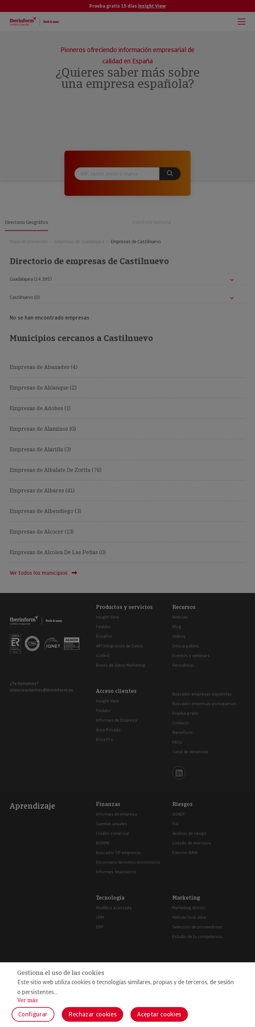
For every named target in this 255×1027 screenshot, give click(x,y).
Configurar (33, 1014)
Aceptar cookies (159, 1014)
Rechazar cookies (92, 1014)
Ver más (27, 1000)
